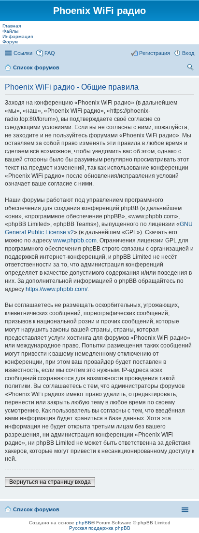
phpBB (83, 522)
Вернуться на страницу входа (50, 482)
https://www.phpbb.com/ (56, 289)
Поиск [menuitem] (191, 68)
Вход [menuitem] (188, 53)
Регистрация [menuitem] (154, 53)
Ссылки (23, 53)
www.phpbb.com (75, 240)
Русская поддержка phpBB (99, 528)
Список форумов (36, 67)
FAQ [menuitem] (49, 53)
